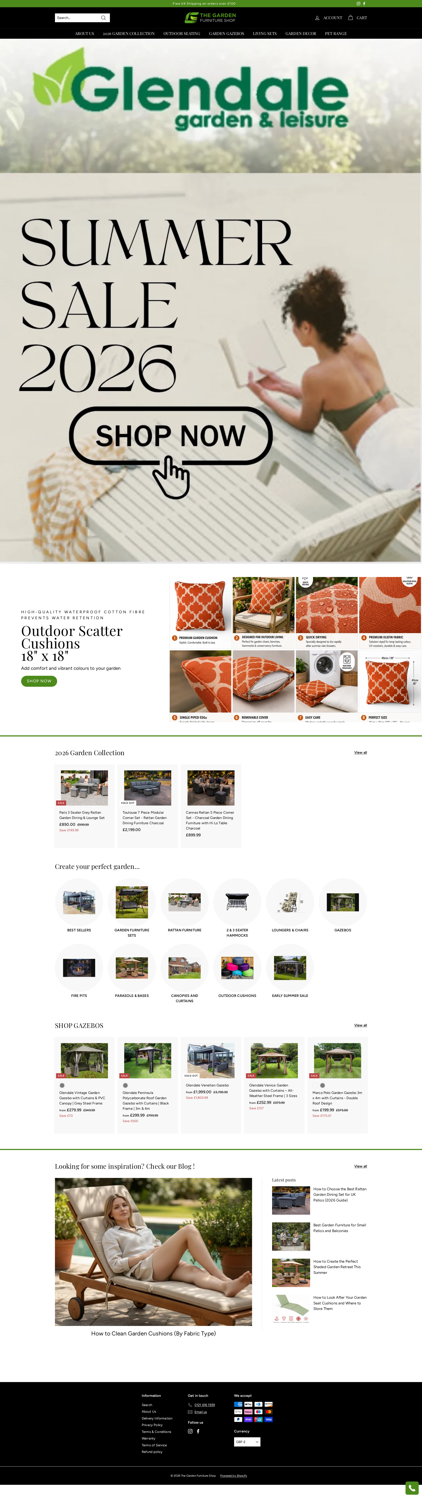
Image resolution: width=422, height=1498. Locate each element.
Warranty (148, 1438)
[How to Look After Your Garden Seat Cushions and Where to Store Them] (291, 1309)
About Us (84, 33)
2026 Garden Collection (129, 33)
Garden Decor (301, 33)
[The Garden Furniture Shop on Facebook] (198, 1431)
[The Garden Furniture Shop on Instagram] (190, 1431)
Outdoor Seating (182, 33)
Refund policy (152, 1452)
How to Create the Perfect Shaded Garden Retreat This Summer (337, 1267)
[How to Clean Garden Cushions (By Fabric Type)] (153, 1252)
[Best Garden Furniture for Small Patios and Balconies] (291, 1236)
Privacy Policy (152, 1425)
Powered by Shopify (233, 1475)
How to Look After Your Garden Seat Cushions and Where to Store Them (340, 1303)
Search (147, 1405)
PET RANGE (336, 33)
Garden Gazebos (226, 33)
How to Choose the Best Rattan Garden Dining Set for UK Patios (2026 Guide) (340, 1194)
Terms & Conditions (156, 1432)
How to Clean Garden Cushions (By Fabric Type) (153, 1333)
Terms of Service (154, 1445)
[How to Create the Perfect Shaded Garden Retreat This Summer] (291, 1273)
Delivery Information (157, 1418)
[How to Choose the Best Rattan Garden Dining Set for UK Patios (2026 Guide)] (291, 1200)
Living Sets (265, 33)
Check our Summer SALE (306, 672)
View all (360, 752)
